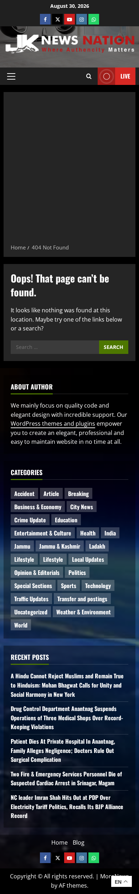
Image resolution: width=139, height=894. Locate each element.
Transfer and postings (82, 598)
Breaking (78, 493)
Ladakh (97, 546)
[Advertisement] (69, 170)
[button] (11, 76)
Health (88, 533)
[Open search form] (89, 76)
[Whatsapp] (93, 19)
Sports (68, 585)
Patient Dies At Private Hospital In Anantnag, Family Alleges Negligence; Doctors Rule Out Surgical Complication (63, 750)
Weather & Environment (83, 612)
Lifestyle (24, 559)
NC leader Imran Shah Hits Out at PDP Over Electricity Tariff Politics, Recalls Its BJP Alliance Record (67, 806)
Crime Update (30, 520)
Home (59, 842)
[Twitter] (57, 19)
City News (81, 506)
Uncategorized (30, 612)
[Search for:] (55, 347)
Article (51, 493)
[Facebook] (45, 19)
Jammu (22, 546)
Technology (98, 585)
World (20, 625)
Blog (78, 842)
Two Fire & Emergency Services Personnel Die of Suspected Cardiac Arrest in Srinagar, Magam (66, 778)
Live (125, 75)
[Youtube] (69, 19)
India (110, 533)
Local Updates (88, 559)
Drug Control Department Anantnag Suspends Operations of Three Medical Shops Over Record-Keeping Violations (67, 717)
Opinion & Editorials (37, 572)
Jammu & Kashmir (59, 546)
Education (66, 520)
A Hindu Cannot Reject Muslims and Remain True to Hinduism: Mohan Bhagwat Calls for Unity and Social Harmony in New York (67, 685)
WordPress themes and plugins (53, 423)
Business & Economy (37, 506)
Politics (77, 572)
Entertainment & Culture (42, 533)
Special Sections (33, 585)
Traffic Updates (31, 598)
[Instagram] (81, 19)
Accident (24, 493)
